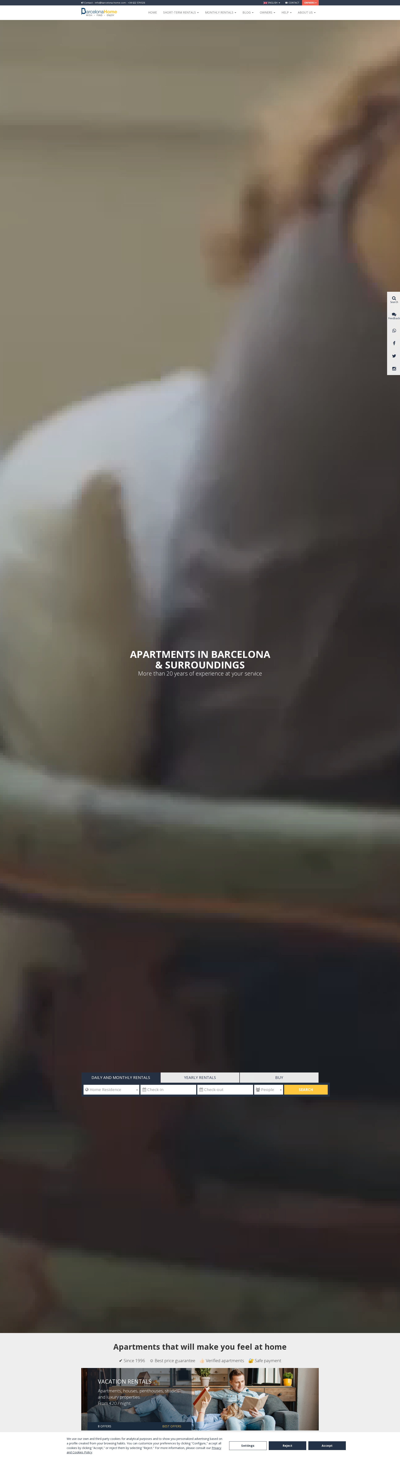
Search (306, 1089)
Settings (247, 1446)
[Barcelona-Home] (99, 9)
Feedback (394, 318)
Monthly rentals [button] (219, 12)
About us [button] (306, 12)
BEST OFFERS (171, 1426)
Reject (287, 1446)
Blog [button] (246, 12)
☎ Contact (292, 2)
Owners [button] (309, 2)
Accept (327, 1446)
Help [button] (285, 12)
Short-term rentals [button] (180, 12)
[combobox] (111, 1090)
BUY (279, 1077)
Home (152, 12)
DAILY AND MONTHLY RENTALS (120, 1077)
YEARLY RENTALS (200, 1077)
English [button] (272, 2)
